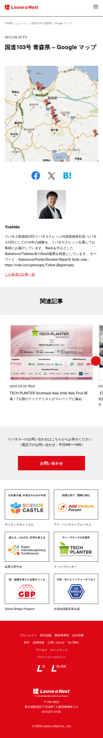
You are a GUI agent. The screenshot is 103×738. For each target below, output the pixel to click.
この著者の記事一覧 (20, 274)
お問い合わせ (51, 463)
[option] (51, 363)
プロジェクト (28, 635)
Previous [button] (7, 361)
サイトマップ (59, 650)
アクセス (41, 650)
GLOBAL (73, 642)
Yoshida (12, 227)
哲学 (27, 642)
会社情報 (78, 635)
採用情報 (38, 642)
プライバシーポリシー (51, 657)
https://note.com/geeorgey (25, 264)
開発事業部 (62, 635)
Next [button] (96, 361)
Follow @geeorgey (60, 264)
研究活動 (46, 635)
